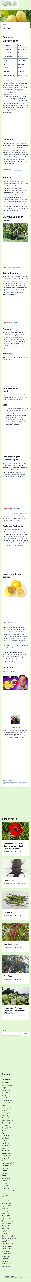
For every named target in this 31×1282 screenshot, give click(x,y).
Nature (4, 1213)
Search (4, 1031)
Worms (4, 1176)
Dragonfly (5, 1128)
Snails (4, 1168)
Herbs (4, 1231)
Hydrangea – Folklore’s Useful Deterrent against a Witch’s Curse (14, 1010)
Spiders (4, 1171)
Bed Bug (5, 1113)
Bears (4, 1183)
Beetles (4, 1118)
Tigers (4, 1208)
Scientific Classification (10, 783)
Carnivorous (6, 1221)
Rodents (5, 1203)
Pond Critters (6, 1163)
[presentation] (15, 831)
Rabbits (4, 1201)
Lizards (4, 1258)
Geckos (4, 1256)
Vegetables (6, 1243)
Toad (3, 1093)
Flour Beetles (9, 880)
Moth (3, 1148)
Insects (4, 1108)
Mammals (5, 1178)
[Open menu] (27, 3)
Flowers (4, 1226)
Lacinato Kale (9, 912)
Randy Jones (7, 32)
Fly (3, 1133)
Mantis (4, 1143)
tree (24, 783)
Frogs (4, 1088)
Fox (3, 1193)
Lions (4, 1198)
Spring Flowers (7, 1236)
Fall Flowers (6, 1223)
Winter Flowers (7, 1246)
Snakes (4, 1261)
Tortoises (5, 1264)
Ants (3, 1110)
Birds (3, 1098)
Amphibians (6, 1085)
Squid (4, 1173)
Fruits (5, 24)
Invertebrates (6, 1153)
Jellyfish (4, 1161)
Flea (3, 1130)
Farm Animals (6, 1191)
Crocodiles (5, 1253)
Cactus (4, 1218)
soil (20, 783)
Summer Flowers (7, 1238)
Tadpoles (5, 1090)
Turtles (4, 1266)
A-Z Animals (6, 1083)
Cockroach (5, 1125)
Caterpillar (5, 1123)
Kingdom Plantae (8, 780)
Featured (5, 1103)
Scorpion (5, 1166)
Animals (4, 1095)
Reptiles (4, 1248)
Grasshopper (6, 1135)
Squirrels (5, 1206)
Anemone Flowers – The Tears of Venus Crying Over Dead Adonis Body (15, 846)
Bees (3, 1115)
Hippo (4, 1196)
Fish (3, 1105)
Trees (4, 1241)
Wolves (4, 1211)
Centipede (5, 1155)
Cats (3, 1186)
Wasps (4, 1150)
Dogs (3, 1188)
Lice (3, 1140)
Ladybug (5, 1138)
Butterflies (5, 1120)
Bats (3, 1181)
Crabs (4, 1158)
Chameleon (6, 1251)
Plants (4, 1216)
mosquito (5, 1145)
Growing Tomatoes (11, 944)
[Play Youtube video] (15, 682)
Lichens (4, 1233)
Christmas (5, 1100)
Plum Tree (8, 976)
